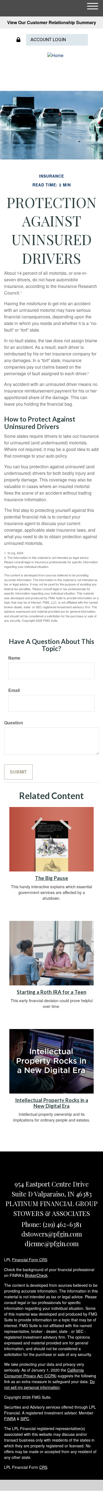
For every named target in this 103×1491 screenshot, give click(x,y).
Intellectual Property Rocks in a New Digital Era (51, 1103)
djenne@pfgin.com (52, 1243)
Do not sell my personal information (49, 1384)
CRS (43, 1467)
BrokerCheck (36, 1275)
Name (14, 658)
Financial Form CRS (29, 1259)
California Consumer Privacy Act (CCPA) (44, 1372)
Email (14, 690)
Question (13, 723)
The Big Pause (51, 878)
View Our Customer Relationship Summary (51, 22)
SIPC (24, 1418)
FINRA (10, 1418)
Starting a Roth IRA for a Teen (51, 992)
